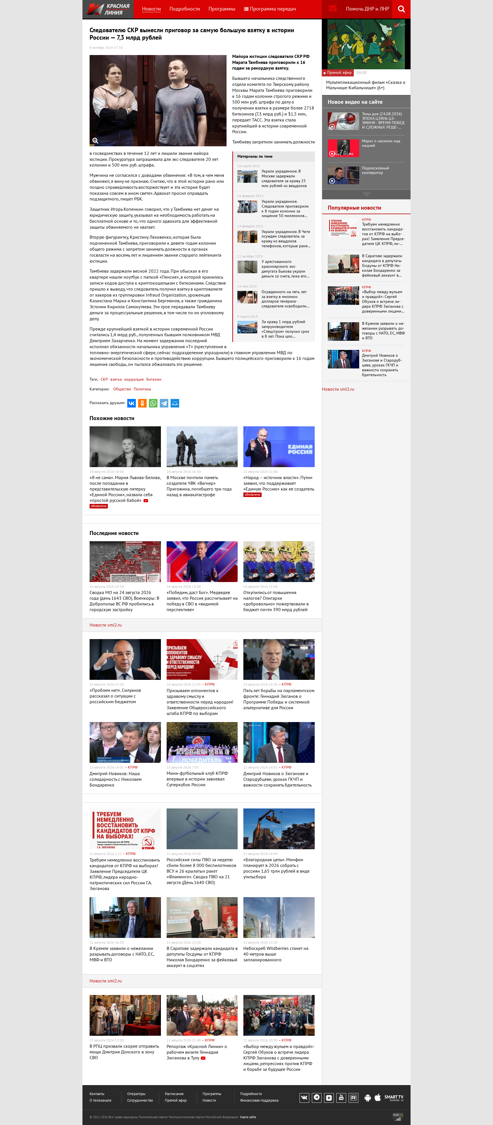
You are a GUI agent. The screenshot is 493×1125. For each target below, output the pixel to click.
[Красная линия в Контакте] (304, 1098)
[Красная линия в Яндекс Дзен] (329, 1098)
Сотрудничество (140, 1100)
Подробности (184, 9)
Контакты (97, 1094)
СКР (104, 379)
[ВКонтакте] (131, 403)
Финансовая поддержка (259, 1100)
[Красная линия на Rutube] (353, 1098)
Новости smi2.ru (106, 625)
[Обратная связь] (332, 9)
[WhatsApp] (153, 403)
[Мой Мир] (175, 403)
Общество (122, 389)
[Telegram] (164, 403)
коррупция (133, 379)
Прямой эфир (176, 1100)
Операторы (136, 1094)
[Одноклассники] (142, 403)
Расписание (174, 1094)
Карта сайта (248, 1117)
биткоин (153, 379)
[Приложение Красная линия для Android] (368, 1098)
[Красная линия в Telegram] (317, 1098)
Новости (151, 9)
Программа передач (273, 9)
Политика (142, 389)
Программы (222, 9)
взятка (115, 379)
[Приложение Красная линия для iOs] (378, 1098)
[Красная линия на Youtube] (341, 1098)
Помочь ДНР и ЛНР (367, 9)
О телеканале (101, 1100)
